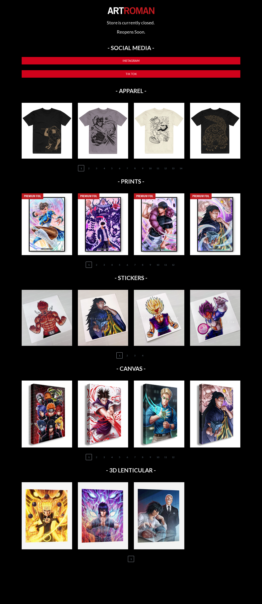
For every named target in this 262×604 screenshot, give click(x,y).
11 (158, 168)
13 (173, 168)
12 (165, 168)
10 (150, 168)
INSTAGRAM (131, 60)
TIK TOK (131, 74)
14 (181, 168)
